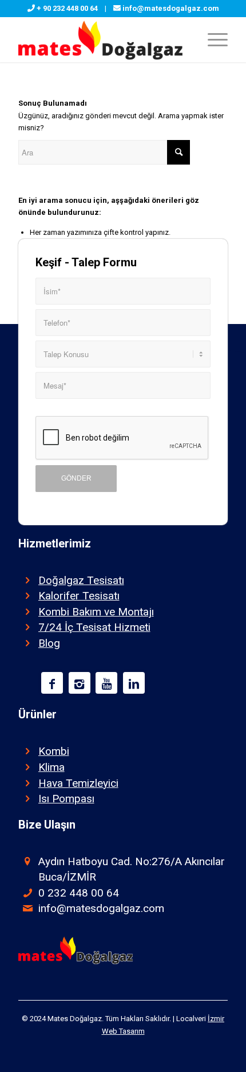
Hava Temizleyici (78, 783)
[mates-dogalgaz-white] (101, 39)
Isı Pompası (66, 798)
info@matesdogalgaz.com (170, 8)
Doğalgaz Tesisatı (81, 580)
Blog (49, 643)
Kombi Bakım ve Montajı (96, 611)
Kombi (53, 751)
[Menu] (212, 39)
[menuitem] (212, 39)
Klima (51, 767)
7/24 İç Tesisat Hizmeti (94, 627)
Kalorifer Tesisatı (79, 595)
